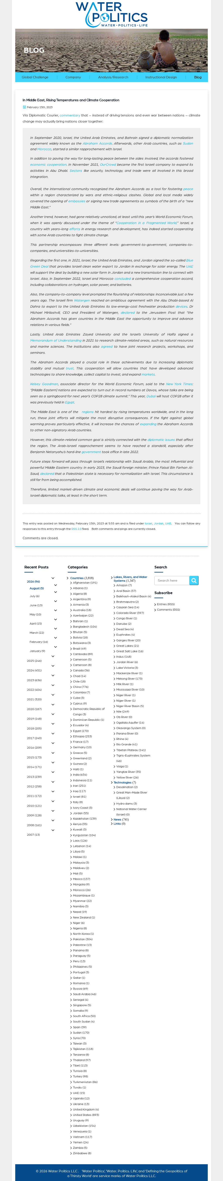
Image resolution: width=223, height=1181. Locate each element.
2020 (34, 709)
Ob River (122, 717)
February (39, 642)
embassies (76, 201)
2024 (34, 670)
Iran (75, 785)
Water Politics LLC (62, 1171)
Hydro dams (124, 803)
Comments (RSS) (168, 609)
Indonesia (79, 780)
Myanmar (79, 901)
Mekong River (125, 678)
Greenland (80, 758)
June (36, 605)
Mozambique (81, 895)
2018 (34, 728)
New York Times (179, 384)
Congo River (124, 618)
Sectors (75, 170)
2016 (34, 747)
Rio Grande (124, 744)
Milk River (122, 684)
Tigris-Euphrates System (133, 755)
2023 (34, 680)
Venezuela (80, 1131)
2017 (34, 738)
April (36, 623)
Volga (120, 766)
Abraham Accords (97, 143)
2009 (34, 815)
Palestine (79, 945)
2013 (34, 776)
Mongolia (79, 884)
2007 (33, 834)
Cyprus (78, 703)
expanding (148, 424)
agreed (106, 346)
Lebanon (79, 846)
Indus (120, 656)
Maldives (79, 868)
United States (82, 1115)
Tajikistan (79, 1049)
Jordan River (125, 662)
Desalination (124, 787)
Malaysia (79, 862)
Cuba (76, 697)
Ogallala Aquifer (127, 722)
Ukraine (78, 1104)
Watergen (82, 300)
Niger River (123, 695)
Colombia (79, 692)
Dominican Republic (86, 719)
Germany (79, 747)
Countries (77, 578)
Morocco (44, 149)
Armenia (79, 604)
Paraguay (79, 955)
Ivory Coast (80, 807)
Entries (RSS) (166, 604)
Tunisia (78, 1071)
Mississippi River (127, 689)
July (34, 596)
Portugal (79, 972)
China (77, 687)
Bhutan (78, 632)
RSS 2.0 (76, 529)
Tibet (76, 1065)
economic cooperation (48, 164)
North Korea (81, 933)
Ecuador (78, 725)
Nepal (77, 911)
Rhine (120, 739)
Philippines (80, 966)
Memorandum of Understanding (55, 340)
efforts (74, 229)
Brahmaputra (125, 601)
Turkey (77, 1076)
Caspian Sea (124, 607)
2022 (34, 689)
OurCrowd (108, 164)
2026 (33, 581)
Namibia (78, 906)
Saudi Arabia (81, 994)
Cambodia (80, 654)
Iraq (75, 791)
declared (127, 312)
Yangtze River (125, 771)
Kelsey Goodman (44, 384)
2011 (34, 796)
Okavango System (128, 728)
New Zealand (82, 917)
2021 (34, 699)
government (91, 452)
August (37, 588)
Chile (76, 681)
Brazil (76, 648)
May (35, 614)
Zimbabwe (80, 1153)
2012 (34, 786)
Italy (76, 802)
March (37, 632)
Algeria (78, 593)
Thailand (79, 1060)
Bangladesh (81, 626)
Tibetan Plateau (127, 750)
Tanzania (79, 1054)
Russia (77, 988)
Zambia (78, 1147)
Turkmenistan (82, 1082)
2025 (34, 660)
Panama (78, 950)
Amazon (122, 585)
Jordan (159, 523)
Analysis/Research (113, 77)
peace (188, 189)
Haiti (76, 769)
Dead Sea (123, 629)
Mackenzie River (127, 673)
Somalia (78, 1010)
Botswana (80, 643)
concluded (122, 278)
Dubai (150, 396)
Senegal (78, 999)
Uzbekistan (80, 1125)
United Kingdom (84, 1109)
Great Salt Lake (126, 651)
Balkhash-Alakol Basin (131, 596)
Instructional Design (161, 77)
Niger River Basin (128, 706)
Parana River (125, 733)
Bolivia (77, 637)
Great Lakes (124, 645)
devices (181, 306)
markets (148, 374)
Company (73, 77)
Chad (76, 676)
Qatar (77, 977)
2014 (34, 767)
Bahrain (78, 621)
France (78, 741)
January (37, 651)
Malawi (77, 857)
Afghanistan (81, 582)
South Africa (81, 1016)
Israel (148, 523)
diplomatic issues (161, 439)
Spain (77, 1027)
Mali (75, 873)
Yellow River (124, 777)
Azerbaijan (80, 615)
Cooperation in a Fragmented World (146, 223)
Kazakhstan (81, 818)
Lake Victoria (125, 667)
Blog (197, 77)
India (76, 774)
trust (69, 368)
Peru (76, 961)
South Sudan (81, 1021)
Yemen (78, 1142)
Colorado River (126, 613)
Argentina (80, 599)
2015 (34, 757)
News (117, 819)
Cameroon (80, 659)
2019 (34, 718)
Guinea (78, 763)
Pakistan (79, 939)
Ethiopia (78, 736)
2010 (34, 805)
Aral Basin (123, 591)
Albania (78, 588)
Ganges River (125, 640)
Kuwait (77, 829)
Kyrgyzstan (80, 835)
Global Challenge (35, 77)
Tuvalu (77, 1087)
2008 (34, 825)
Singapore (80, 1005)
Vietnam (78, 1137)
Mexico (78, 879)
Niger (76, 923)
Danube (121, 623)
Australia (79, 610)
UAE (189, 266)
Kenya (77, 824)
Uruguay (78, 1120)
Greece (78, 753)
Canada (78, 670)
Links (117, 823)
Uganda (78, 1098)
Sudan (188, 143)
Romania (79, 983)
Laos (76, 840)
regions (87, 412)
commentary (70, 115)
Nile (119, 711)
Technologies (123, 782)
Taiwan (77, 1043)
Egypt (69, 402)
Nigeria (78, 928)
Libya (76, 851)
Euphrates (123, 634)
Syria (76, 1038)
